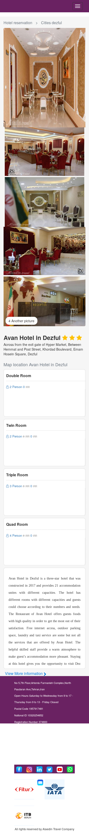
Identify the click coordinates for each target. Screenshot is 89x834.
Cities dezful (51, 22)
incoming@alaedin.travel (35, 748)
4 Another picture (21, 320)
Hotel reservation (18, 22)
